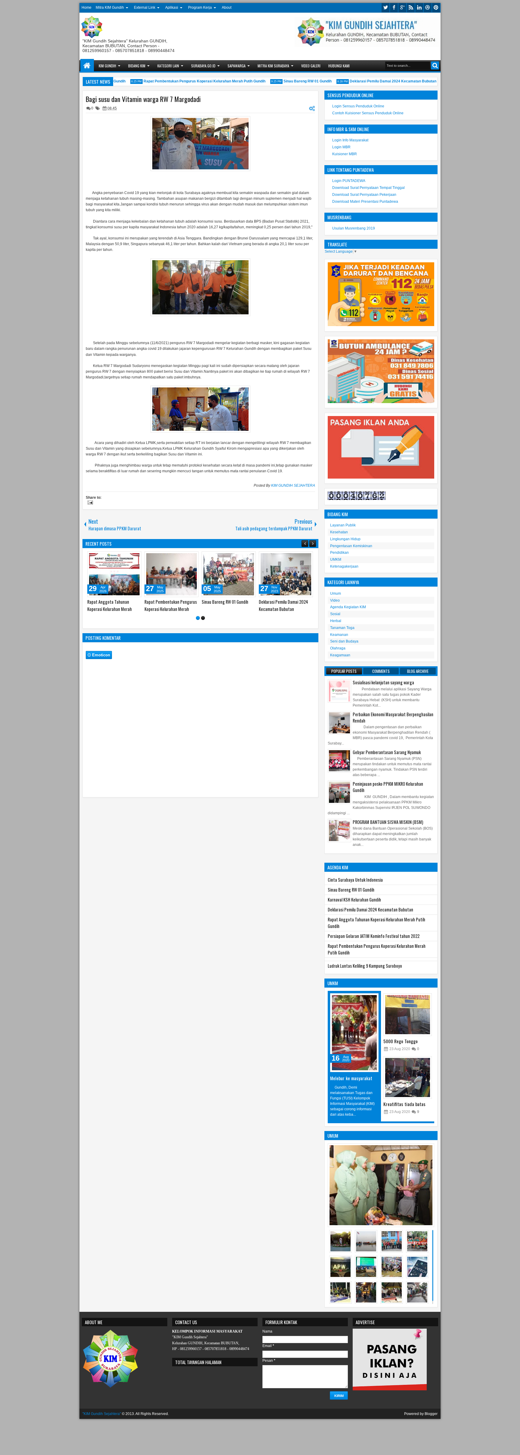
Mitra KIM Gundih (110, 7)
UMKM (335, 559)
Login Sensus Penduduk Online (358, 106)
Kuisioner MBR (344, 154)
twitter (385, 7)
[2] (203, 618)
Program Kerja (200, 7)
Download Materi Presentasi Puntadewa (365, 201)
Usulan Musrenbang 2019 (353, 228)
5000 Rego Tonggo (400, 1041)
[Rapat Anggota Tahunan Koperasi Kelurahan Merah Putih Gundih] (242, 574)
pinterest (436, 7)
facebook (394, 7)
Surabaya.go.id (203, 65)
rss (411, 7)
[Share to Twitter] (142, 557)
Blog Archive (418, 671)
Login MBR (341, 147)
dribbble (428, 7)
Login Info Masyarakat (350, 140)
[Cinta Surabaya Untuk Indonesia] (128, 574)
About (226, 7)
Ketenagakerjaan (344, 566)
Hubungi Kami (339, 65)
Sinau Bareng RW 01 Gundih (292, 81)
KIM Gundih (107, 65)
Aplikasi (171, 7)
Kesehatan (339, 532)
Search (435, 65)
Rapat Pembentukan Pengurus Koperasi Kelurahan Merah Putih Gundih (188, 81)
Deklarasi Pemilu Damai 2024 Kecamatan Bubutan (377, 81)
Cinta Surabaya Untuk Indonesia (355, 880)
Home (86, 7)
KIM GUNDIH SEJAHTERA (293, 485)
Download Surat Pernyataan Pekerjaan (364, 195)
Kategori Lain (168, 65)
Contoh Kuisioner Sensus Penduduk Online (368, 113)
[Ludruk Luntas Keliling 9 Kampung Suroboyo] (185, 574)
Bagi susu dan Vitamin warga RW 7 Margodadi (143, 99)
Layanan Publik (343, 525)
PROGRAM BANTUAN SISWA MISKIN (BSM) (388, 822)
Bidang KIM (136, 65)
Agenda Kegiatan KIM (348, 607)
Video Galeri (310, 65)
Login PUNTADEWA (348, 181)
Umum (335, 593)
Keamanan (339, 635)
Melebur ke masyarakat (351, 1078)
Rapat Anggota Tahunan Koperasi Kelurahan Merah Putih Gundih (237, 609)
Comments (381, 671)
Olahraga (337, 648)
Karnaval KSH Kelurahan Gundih (354, 899)
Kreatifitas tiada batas (404, 1104)
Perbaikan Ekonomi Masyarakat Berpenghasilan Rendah (393, 717)
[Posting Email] (89, 503)
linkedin (419, 7)
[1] (198, 618)
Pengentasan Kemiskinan (351, 546)
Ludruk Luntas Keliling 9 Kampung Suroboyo (365, 966)
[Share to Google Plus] (91, 557)
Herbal (335, 621)
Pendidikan (339, 552)
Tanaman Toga (342, 628)
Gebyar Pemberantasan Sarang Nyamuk (387, 752)
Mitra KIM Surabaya (273, 65)
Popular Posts (344, 671)
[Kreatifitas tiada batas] (407, 1077)
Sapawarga (237, 65)
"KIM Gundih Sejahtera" (101, 1414)
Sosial (335, 614)
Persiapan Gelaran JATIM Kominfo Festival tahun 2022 (373, 936)
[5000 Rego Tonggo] (407, 1014)
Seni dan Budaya (344, 641)
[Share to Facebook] (135, 557)
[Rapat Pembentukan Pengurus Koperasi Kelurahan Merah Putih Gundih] (299, 574)
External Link (144, 7)
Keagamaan (340, 655)
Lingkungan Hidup (345, 539)
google (402, 7)
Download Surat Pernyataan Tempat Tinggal (368, 188)
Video (335, 600)
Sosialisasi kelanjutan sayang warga (383, 682)
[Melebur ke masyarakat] (354, 1032)
